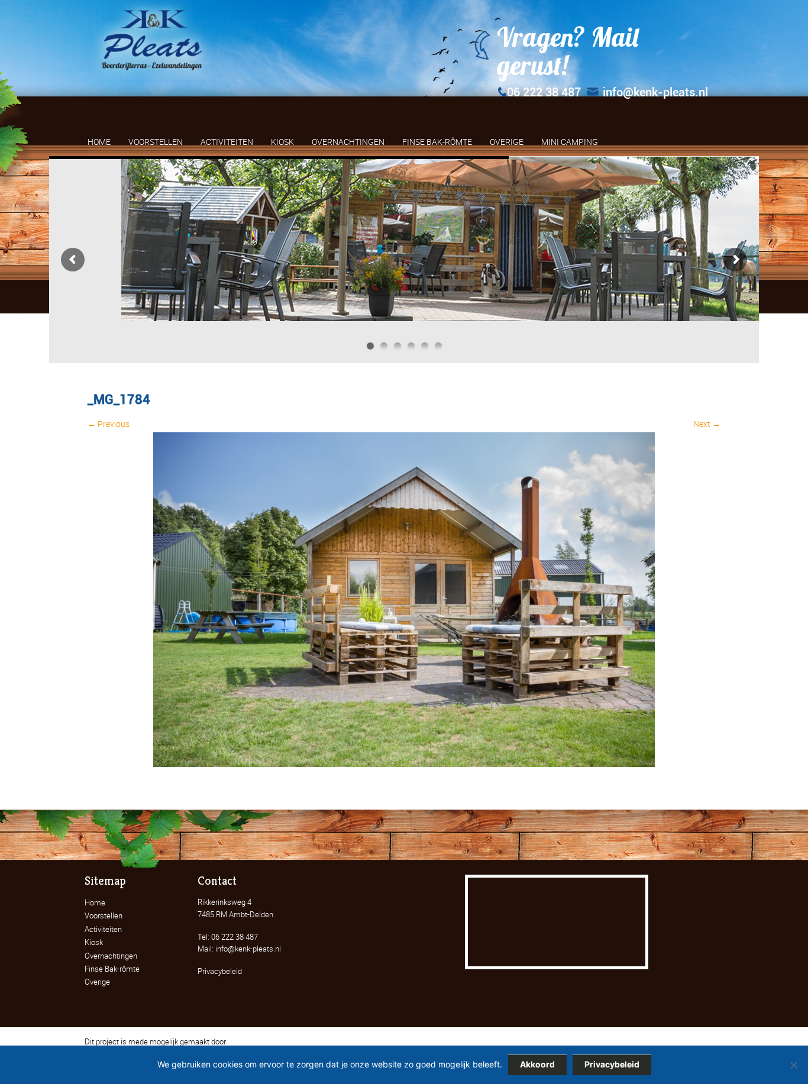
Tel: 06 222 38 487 (228, 936)
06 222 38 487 (544, 92)
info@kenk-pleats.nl (655, 92)
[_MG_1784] (404, 763)
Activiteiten (103, 929)
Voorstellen (103, 915)
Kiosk (94, 942)
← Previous (109, 423)
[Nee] (793, 1065)
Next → (706, 423)
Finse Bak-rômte (112, 968)
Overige (97, 981)
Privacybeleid (220, 971)
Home (95, 902)
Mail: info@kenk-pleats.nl (239, 948)
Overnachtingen (111, 955)
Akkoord (537, 1064)
